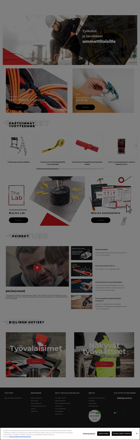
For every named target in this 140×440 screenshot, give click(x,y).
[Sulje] (136, 433)
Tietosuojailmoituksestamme (20, 436)
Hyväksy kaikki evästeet (122, 433)
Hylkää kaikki (103, 433)
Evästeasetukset (89, 433)
